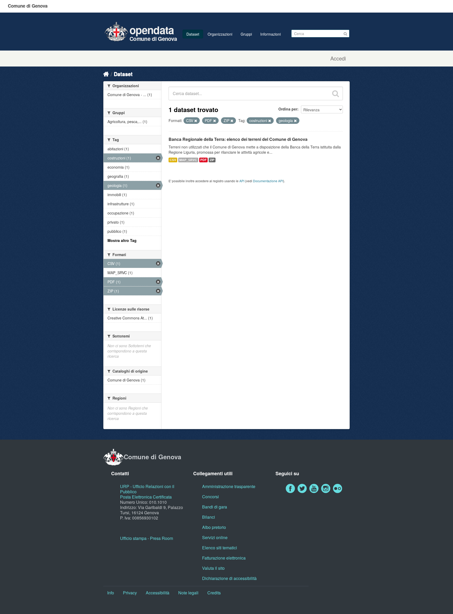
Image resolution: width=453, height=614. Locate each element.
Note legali (188, 593)
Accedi (338, 58)
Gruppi (246, 34)
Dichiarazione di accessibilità (229, 578)
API (241, 181)
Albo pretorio (214, 527)
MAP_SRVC (188, 160)
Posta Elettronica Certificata (146, 497)
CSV (173, 160)
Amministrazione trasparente (228, 486)
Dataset (192, 34)
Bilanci (208, 517)
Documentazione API (268, 181)
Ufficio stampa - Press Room (146, 538)
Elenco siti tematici (219, 548)
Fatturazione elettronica (224, 558)
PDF (203, 160)
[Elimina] (195, 121)
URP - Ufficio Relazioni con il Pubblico (147, 489)
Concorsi (210, 497)
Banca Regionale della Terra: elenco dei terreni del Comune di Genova (238, 139)
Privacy (130, 593)
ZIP (212, 160)
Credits (214, 593)
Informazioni (270, 34)
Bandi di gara (214, 507)
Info (110, 593)
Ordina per (287, 109)
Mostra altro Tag (122, 240)
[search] (335, 93)
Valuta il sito (213, 568)
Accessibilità (157, 593)
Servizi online (215, 537)
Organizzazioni (220, 34)
